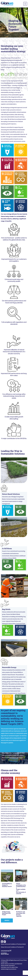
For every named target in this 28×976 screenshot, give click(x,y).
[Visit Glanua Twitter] (5, 942)
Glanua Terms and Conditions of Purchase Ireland (13, 944)
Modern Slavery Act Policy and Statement (11, 964)
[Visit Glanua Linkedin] (2, 942)
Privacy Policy (23, 960)
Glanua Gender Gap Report (8, 965)
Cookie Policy (4, 962)
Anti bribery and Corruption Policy (9, 967)
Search (7, 920)
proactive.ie (13, 969)
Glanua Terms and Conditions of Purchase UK (12, 947)
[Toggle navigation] (25, 4)
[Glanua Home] (7, 3)
